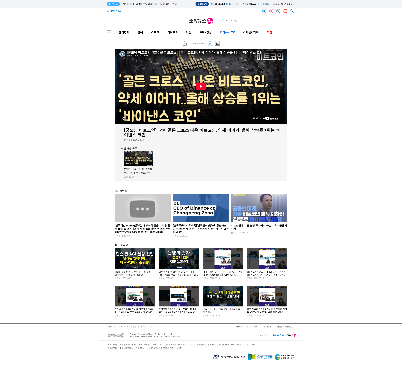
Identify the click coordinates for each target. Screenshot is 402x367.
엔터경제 (124, 32)
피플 (188, 32)
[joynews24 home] (291, 335)
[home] (184, 43)
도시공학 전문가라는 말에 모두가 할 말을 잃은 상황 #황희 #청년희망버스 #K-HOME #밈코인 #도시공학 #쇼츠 (178, 312)
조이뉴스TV (146, 326)
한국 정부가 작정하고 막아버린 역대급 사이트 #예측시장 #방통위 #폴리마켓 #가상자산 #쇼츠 (267, 312)
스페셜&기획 (250, 32)
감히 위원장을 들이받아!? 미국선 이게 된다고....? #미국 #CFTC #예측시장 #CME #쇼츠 (134, 312)
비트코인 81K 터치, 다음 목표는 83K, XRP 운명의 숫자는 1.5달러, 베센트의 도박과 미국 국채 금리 (179, 275)
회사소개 (240, 326)
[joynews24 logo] (201, 20)
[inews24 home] (278, 335)
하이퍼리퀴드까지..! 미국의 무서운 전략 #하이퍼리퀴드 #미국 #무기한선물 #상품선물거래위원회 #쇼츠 (266, 275)
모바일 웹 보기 (263, 335)
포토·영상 (205, 32)
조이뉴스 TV (227, 32)
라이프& (172, 32)
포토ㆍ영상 (131, 326)
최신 (269, 32)
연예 (140, 32)
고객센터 (253, 326)
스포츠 (155, 32)
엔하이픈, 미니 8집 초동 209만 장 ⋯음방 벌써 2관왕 (149, 4)
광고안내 (267, 326)
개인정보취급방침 (284, 326)
